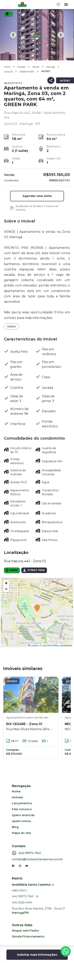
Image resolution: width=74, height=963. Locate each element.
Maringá (50, 67)
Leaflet (34, 645)
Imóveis (21, 67)
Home (7, 67)
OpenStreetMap (50, 645)
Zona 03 (8, 71)
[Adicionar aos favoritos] (54, 681)
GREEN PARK (27, 71)
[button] (37, 196)
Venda (35, 67)
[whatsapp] (65, 951)
